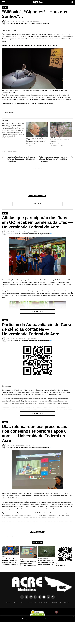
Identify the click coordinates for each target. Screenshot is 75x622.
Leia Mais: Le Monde (8, 112)
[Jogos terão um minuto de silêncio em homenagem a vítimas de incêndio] (14, 130)
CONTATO (15, 602)
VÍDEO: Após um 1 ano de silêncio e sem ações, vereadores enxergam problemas (60, 139)
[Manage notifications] (56, 612)
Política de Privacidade (28, 602)
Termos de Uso (43, 602)
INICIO (8, 602)
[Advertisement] (37, 180)
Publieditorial (56, 602)
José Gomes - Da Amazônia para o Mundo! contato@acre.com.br (30, 23)
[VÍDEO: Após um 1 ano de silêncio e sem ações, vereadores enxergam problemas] (61, 129)
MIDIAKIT (66, 602)
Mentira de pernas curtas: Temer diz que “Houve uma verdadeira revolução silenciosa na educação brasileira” (36, 139)
